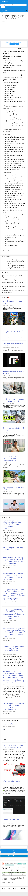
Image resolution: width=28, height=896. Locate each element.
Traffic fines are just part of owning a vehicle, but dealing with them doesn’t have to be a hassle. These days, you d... (14, 350)
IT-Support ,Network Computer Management (11, 820)
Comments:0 (6, 251)
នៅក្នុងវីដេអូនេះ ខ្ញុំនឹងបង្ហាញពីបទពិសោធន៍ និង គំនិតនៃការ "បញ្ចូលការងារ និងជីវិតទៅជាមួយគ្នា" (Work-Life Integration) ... (13, 466)
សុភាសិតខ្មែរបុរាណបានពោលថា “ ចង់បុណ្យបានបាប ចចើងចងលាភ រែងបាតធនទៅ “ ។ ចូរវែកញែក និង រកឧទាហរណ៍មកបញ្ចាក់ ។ (13, 706)
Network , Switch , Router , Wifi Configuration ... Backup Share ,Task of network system (13, 826)
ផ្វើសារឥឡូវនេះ (14, 44)
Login (2, 10)
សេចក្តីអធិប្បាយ (6, 583)
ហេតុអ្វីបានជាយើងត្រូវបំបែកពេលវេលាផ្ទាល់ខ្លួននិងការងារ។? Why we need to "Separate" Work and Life (13, 459)
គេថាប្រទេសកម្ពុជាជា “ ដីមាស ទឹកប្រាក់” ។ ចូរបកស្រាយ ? (14, 549)
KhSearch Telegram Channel (14, 856)
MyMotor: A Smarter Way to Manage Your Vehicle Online (14, 373)
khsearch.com (19, 863)
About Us (3, 888)
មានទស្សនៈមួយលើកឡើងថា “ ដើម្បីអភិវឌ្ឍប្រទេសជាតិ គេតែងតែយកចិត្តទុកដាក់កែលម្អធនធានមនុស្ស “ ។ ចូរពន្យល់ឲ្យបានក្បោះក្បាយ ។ (13, 560)
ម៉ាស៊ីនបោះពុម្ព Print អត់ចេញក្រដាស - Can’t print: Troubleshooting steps (13, 746)
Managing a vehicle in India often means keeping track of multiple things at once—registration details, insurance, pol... (14, 378)
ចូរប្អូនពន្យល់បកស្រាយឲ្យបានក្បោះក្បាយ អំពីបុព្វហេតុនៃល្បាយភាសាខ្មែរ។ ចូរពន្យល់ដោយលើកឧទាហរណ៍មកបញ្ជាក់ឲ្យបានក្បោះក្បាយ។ (12, 524)
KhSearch (15, 888)
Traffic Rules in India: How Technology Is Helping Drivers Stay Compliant (14, 331)
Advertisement (22, 888)
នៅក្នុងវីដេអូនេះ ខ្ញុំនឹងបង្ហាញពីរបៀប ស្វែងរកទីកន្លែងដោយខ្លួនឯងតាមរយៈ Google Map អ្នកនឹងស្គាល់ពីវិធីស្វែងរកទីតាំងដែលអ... (14, 308)
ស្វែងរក (2, 7)
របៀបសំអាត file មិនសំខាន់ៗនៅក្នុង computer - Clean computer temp (12, 782)
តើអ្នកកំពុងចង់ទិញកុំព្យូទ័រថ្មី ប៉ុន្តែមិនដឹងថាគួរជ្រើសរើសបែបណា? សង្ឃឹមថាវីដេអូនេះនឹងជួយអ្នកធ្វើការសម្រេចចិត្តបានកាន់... (14, 495)
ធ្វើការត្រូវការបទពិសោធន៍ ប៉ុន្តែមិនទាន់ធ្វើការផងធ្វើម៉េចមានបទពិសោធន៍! (14, 429)
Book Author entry (5, 890)
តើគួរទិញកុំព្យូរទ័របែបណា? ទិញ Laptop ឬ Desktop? (13, 489)
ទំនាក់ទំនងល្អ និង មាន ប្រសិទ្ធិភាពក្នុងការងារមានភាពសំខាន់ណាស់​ (13, 400)
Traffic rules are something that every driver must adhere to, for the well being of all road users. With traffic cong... (13, 336)
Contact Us (9, 888)
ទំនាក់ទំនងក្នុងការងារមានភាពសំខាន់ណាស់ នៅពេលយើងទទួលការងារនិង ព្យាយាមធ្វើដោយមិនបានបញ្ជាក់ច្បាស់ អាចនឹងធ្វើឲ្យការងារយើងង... (14, 406)
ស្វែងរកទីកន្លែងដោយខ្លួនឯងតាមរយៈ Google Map (13, 302)
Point (13, 865)
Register (14, 850)
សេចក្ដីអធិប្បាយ (6, 568)
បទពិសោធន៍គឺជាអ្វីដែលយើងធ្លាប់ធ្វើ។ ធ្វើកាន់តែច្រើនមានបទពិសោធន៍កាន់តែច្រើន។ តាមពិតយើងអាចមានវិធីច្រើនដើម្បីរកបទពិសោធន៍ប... (13, 435)
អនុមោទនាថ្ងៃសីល (8, 724)
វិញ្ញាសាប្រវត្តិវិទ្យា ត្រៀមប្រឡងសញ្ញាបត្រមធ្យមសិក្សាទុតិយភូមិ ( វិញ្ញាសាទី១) (12, 17)
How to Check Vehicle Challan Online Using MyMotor (13, 344)
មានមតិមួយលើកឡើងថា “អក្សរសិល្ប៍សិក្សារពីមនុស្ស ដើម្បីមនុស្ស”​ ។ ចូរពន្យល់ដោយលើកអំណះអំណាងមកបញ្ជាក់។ (14, 649)
